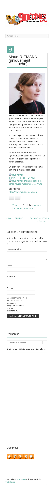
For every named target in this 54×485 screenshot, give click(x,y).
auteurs (37, 205)
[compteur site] (20, 458)
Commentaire (14, 249)
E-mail (11, 276)
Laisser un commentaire (23, 208)
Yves (14, 205)
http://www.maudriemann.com (23, 192)
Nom (10, 265)
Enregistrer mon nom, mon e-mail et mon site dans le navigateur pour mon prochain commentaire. (15, 304)
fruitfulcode (10, 482)
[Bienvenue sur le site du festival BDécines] (27, 26)
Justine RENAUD (14, 218)
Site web (11, 288)
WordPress (21, 479)
